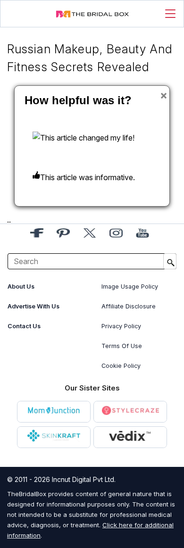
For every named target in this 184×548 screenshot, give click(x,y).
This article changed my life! (87, 137)
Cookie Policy (121, 365)
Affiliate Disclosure (128, 306)
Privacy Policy (121, 326)
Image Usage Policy (129, 286)
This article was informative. (87, 177)
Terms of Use (121, 345)
